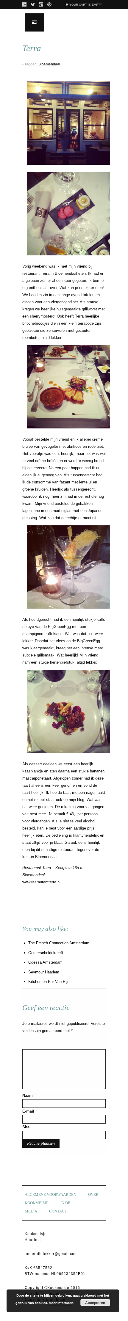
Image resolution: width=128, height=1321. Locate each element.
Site (25, 1127)
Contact (58, 1211)
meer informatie (61, 1302)
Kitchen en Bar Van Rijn (48, 981)
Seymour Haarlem (43, 972)
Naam (28, 1095)
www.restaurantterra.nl (41, 882)
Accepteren (95, 1302)
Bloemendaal (49, 64)
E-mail (29, 1111)
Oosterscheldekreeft (45, 953)
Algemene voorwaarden (50, 1194)
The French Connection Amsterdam (58, 943)
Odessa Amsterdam (45, 962)
